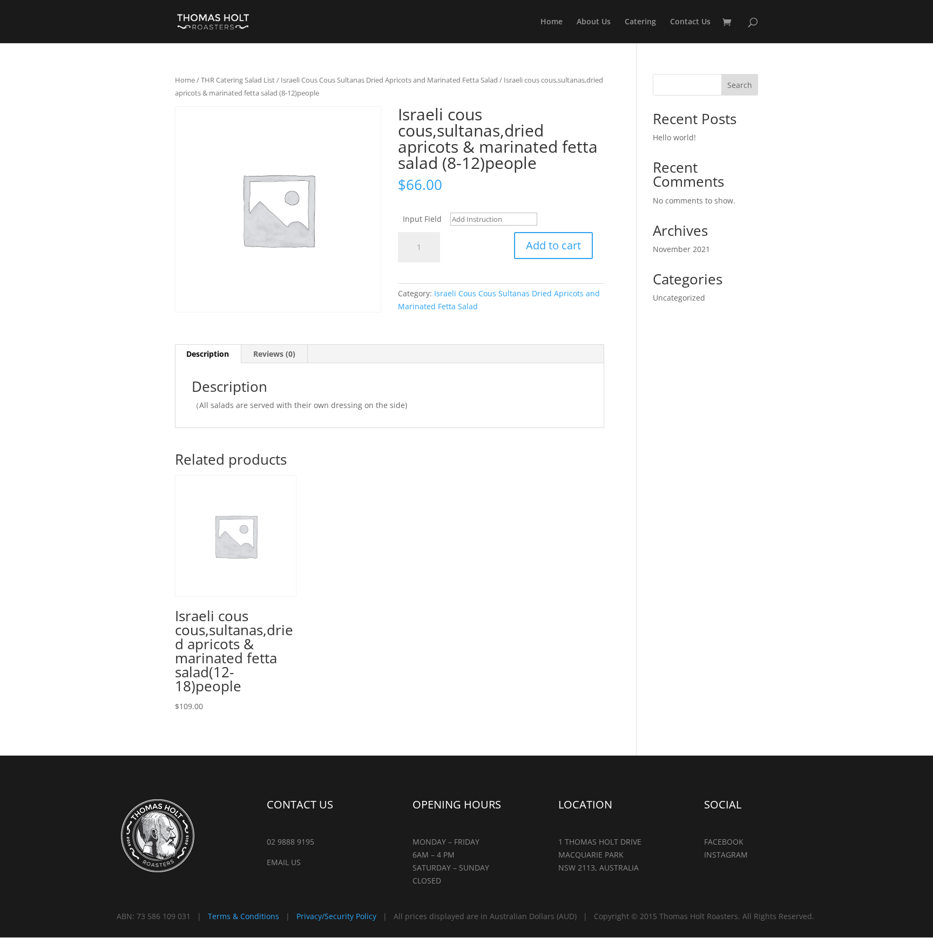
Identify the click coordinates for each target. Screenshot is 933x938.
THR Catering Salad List (238, 80)
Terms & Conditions (243, 916)
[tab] (207, 354)
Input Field (422, 219)
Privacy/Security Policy (336, 916)
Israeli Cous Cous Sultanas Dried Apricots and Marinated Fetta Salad (389, 80)
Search (739, 85)
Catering (640, 22)
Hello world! (674, 137)
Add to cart (553, 245)
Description (207, 354)
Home (551, 22)
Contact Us (690, 22)
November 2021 (681, 249)
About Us (594, 22)
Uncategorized (679, 298)
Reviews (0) (274, 354)
